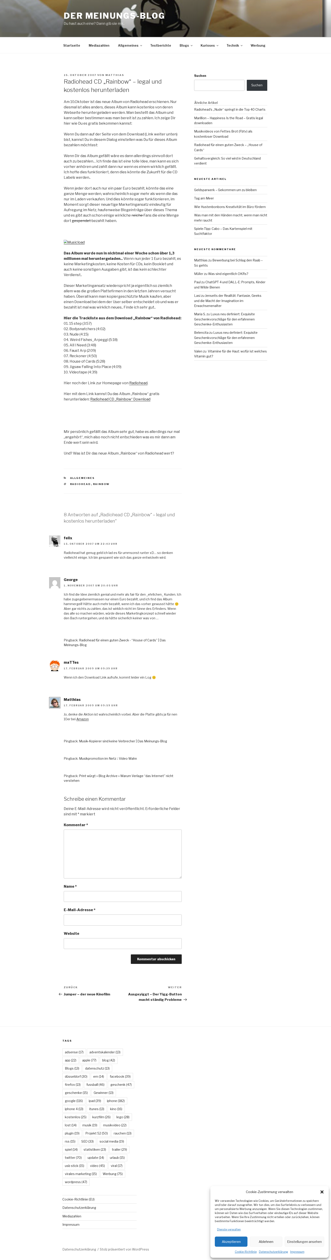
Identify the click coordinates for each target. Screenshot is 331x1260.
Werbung (258, 45)
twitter (73, 1157)
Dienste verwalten (229, 1229)
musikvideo (115, 1125)
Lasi (197, 295)
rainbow (101, 484)
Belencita (201, 332)
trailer (119, 1149)
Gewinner (103, 1093)
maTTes (71, 662)
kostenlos (75, 1117)
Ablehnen (266, 1242)
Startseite (71, 45)
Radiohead (138, 383)
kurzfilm (101, 1117)
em (98, 1076)
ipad (95, 1101)
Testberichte (160, 45)
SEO (87, 1141)
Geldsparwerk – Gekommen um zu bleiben (225, 190)
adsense (74, 1052)
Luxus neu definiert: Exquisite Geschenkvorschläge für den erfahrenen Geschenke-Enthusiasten (224, 319)
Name (70, 886)
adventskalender (104, 1052)
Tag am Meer (204, 198)
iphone (116, 1101)
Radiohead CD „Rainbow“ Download (120, 399)
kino (116, 1109)
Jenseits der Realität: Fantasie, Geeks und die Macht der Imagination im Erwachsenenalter (227, 301)
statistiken (95, 1149)
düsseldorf (76, 1076)
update (96, 1157)
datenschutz (97, 1068)
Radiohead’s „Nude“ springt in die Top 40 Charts (229, 109)
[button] (322, 1192)
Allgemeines (128, 45)
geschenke (76, 1093)
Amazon (82, 719)
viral (116, 1166)
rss (70, 1141)
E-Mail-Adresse (79, 910)
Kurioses (208, 45)
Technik (233, 45)
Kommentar (76, 825)
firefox (73, 1084)
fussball (95, 1084)
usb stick (74, 1166)
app (70, 1060)
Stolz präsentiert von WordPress (124, 1249)
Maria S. (200, 314)
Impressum (297, 1251)
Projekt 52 (96, 1133)
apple (89, 1060)
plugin (72, 1133)
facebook (120, 1076)
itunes (96, 1109)
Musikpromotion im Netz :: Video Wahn (108, 758)
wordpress (76, 1182)
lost (71, 1125)
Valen (198, 351)
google (74, 1101)
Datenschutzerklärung (273, 1251)
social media (112, 1141)
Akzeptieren (231, 1242)
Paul (197, 282)
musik (89, 1125)
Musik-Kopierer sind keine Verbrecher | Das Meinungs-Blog (123, 741)
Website (71, 933)
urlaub (117, 1157)
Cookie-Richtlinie (246, 1251)
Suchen (200, 76)
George (71, 580)
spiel (71, 1149)
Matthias (114, 75)
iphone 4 (74, 1109)
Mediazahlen (99, 45)
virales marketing (81, 1174)
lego (122, 1117)
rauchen (122, 1133)
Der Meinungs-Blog (114, 16)
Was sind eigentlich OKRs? (228, 274)
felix (68, 538)
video (97, 1166)
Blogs (184, 45)
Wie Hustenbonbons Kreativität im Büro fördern (230, 207)
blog (108, 1060)
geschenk (121, 1084)
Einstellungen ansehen (304, 1242)
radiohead (80, 484)
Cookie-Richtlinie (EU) (78, 1199)
